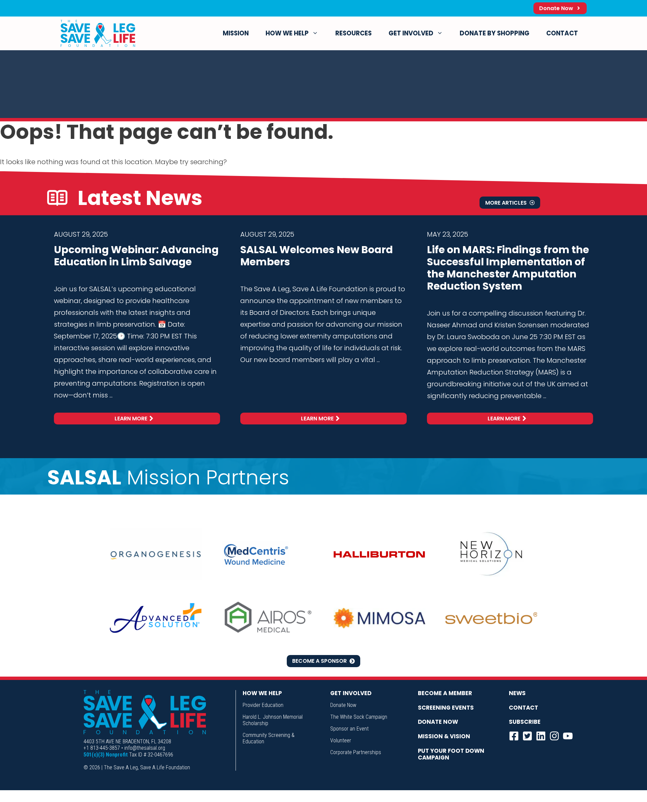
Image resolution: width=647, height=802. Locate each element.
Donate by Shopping (494, 33)
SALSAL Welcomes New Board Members (316, 255)
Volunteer (340, 740)
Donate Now (343, 705)
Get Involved (411, 33)
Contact (562, 33)
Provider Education (263, 705)
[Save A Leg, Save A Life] (98, 33)
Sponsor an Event (349, 728)
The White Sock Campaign (358, 717)
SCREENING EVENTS (446, 708)
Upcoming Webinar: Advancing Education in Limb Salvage (136, 255)
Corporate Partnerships (355, 752)
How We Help (287, 33)
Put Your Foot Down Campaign (451, 754)
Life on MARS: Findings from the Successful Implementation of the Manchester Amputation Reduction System (508, 267)
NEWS (517, 693)
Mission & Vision (444, 736)
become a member (445, 693)
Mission (236, 33)
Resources (353, 33)
